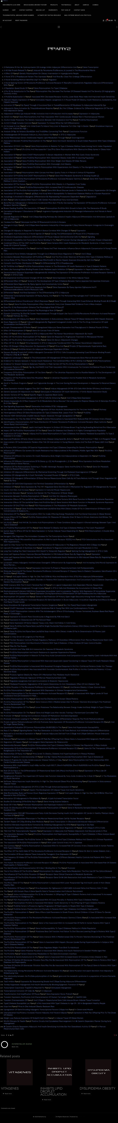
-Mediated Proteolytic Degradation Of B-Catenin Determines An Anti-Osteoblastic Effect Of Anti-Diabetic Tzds (51, 684)
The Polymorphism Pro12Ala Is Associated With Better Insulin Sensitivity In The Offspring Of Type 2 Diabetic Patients (54, 903)
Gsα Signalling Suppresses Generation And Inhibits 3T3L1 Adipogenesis (35, 406)
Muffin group (50, 1116)
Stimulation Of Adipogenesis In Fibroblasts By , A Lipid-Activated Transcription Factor (41, 798)
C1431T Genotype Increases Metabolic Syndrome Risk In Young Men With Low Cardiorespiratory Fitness (49, 608)
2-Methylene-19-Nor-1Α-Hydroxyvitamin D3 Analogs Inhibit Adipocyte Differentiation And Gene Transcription (51, 67)
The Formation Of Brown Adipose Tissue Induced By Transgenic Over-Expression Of (41, 854)
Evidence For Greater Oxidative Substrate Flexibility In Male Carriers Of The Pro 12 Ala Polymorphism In (49, 364)
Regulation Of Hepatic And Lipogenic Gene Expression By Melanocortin (36, 742)
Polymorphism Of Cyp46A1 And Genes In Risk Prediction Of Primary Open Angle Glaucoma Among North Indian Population (57, 597)
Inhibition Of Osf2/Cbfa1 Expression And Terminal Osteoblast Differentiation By (39, 484)
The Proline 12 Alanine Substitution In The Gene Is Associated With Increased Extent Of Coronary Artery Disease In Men (55, 957)
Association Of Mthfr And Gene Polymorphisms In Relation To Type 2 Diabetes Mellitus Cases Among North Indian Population (58, 146)
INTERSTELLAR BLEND (22, 1044)
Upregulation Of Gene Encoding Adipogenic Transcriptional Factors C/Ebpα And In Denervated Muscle (48, 1009)
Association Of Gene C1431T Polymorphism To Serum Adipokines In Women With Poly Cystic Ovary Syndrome (51, 155)
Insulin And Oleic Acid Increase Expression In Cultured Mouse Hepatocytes (37, 490)
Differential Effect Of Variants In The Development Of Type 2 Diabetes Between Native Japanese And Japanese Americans (56, 281)
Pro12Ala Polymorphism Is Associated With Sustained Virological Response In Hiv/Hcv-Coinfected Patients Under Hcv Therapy (58, 666)
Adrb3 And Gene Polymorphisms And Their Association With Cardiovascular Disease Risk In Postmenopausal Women (54, 117)
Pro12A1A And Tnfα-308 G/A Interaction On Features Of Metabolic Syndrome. (38, 649)
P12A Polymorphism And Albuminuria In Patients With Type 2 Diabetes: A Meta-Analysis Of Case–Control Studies (52, 643)
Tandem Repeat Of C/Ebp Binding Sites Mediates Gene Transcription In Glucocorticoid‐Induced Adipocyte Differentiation (56, 822)
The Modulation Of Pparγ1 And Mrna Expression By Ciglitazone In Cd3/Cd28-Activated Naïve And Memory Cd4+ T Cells (55, 888)
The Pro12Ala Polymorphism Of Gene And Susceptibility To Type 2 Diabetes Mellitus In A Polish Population (50, 928)
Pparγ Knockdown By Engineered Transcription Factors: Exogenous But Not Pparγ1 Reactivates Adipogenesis (50, 605)
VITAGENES (10, 1088)
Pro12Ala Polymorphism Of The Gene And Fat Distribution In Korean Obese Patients (41, 699)
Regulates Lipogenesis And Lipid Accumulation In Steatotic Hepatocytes (36, 681)
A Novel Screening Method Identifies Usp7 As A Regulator (30, 80)
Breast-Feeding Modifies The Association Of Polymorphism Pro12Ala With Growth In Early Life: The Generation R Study (55, 208)
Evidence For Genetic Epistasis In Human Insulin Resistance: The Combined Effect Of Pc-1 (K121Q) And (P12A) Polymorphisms (57, 361)
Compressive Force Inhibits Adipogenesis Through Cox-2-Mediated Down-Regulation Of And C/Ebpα (47, 254)
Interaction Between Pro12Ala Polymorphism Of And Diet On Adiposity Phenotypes (40, 496)
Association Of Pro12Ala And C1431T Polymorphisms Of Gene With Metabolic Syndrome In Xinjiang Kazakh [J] (51, 176)
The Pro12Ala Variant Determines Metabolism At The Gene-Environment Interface (40, 954)
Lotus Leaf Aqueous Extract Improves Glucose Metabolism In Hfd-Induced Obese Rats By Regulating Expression (52, 554)
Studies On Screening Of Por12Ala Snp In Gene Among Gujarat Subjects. (36, 801)
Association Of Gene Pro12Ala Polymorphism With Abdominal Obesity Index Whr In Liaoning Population (49, 158)
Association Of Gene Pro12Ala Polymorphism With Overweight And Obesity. (37, 164)
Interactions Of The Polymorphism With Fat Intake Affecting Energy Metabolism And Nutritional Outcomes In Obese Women (57, 514)
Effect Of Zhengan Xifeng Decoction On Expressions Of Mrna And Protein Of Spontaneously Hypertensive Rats (55, 346)
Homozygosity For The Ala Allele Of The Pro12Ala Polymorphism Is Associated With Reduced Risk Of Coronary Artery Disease (57, 419)
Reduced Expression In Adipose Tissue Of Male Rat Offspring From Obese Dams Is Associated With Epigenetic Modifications (57, 739)
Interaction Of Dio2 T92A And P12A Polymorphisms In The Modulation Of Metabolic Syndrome (45, 505)
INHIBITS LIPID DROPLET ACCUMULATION (53, 1091)
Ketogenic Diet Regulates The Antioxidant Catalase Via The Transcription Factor (39, 536)
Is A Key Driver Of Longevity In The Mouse (24, 637)
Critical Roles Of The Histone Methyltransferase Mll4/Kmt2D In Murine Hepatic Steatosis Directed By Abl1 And (52, 260)
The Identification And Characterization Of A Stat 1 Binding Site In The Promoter (39, 868)
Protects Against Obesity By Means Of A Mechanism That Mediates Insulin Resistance (41, 675)
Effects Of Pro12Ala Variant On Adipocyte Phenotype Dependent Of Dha (36, 349)
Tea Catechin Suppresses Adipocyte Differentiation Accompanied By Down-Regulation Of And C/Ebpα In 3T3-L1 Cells (54, 828)
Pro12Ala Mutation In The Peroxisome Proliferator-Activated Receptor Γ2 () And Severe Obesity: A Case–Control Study (54, 687)
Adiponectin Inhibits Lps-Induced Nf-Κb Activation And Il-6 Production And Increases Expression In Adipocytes (52, 114)
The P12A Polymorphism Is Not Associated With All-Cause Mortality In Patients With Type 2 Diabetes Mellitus (51, 900)
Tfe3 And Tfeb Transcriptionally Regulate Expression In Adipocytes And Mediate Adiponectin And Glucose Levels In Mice (55, 831)
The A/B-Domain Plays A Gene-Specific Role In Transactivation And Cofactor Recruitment (43, 891)
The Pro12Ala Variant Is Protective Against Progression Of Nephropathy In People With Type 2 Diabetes (49, 906)
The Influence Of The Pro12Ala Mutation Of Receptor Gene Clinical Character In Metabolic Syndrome (48, 874)
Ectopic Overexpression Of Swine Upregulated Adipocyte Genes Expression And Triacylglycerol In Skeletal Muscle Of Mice (56, 327)
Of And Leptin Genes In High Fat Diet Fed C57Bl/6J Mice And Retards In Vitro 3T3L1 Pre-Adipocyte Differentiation (53, 576)
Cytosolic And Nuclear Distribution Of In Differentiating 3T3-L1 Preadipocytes (38, 263)
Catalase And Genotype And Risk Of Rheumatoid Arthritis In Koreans (35, 222)
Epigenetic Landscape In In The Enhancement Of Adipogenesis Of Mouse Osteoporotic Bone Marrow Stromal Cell (53, 358)
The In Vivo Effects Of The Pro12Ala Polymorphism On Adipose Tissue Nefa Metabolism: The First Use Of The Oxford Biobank (58, 871)
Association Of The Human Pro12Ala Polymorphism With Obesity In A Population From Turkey (45, 184)
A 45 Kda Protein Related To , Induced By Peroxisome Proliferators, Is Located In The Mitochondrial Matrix (49, 70)
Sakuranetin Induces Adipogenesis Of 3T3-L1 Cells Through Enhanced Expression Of (41, 787)
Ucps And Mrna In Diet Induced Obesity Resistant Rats (29, 1006)
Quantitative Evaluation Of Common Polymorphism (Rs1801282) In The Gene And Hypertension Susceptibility (51, 727)
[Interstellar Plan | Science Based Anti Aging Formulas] (4, 1)
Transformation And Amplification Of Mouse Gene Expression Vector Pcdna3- (41, 994)
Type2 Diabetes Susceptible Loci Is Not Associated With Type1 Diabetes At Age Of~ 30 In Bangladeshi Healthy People (54, 1003)
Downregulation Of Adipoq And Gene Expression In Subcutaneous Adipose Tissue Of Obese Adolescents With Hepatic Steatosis (58, 319)
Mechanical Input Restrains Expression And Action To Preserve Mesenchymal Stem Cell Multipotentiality (49, 568)
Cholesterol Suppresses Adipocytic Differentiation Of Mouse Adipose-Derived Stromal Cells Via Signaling (49, 237)
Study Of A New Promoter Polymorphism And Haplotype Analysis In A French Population (43, 805)
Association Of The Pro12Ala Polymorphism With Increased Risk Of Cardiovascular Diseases (44, 187)
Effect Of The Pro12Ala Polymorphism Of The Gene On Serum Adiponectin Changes (41, 340)
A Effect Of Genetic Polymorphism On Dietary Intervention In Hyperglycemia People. (41, 73)
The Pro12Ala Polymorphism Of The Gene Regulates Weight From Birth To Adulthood (41, 947)
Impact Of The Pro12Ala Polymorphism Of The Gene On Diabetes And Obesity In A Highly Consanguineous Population (55, 430)
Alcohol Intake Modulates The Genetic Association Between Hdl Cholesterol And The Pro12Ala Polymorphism (51, 120)
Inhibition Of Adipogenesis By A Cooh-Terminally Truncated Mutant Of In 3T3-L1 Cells (41, 475)
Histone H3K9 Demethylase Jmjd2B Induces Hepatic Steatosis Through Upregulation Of (43, 416)
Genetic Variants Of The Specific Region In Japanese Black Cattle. (33, 395)
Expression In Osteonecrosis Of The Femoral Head (27, 620)
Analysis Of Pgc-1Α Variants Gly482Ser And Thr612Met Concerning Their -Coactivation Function (45, 131)
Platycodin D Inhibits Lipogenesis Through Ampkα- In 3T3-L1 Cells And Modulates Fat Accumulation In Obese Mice (53, 588)
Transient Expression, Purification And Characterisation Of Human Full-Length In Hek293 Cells (45, 997)
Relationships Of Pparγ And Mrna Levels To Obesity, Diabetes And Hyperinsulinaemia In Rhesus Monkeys (49, 754)
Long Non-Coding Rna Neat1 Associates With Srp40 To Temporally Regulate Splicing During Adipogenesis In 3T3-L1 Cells (56, 551)
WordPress (81, 1116)
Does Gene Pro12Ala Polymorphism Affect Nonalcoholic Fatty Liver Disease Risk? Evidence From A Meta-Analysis (53, 304)
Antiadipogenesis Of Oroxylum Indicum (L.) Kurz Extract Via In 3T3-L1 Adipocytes (40, 135)
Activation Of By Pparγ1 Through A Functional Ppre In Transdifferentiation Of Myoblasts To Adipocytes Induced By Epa (55, 105)
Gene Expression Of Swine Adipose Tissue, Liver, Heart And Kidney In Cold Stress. (40, 623)
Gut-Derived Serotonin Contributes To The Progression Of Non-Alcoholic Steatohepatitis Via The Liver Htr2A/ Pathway (55, 409)
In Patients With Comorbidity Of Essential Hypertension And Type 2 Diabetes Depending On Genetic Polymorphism (54, 447)
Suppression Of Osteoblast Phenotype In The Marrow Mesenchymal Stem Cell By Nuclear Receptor (47, 818)
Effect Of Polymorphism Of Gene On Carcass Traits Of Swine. (32, 330)
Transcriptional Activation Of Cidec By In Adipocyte (28, 991)
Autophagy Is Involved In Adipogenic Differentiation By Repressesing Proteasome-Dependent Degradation (50, 197)
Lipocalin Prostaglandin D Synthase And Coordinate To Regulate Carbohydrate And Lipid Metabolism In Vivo (51, 548)
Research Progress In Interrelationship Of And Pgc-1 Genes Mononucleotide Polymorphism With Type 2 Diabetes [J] (53, 757)
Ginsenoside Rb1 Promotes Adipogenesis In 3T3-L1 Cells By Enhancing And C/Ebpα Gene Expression (47, 398)
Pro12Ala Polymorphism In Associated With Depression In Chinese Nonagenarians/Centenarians (45, 690)
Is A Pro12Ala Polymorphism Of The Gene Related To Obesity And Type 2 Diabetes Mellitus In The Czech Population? (54, 528)
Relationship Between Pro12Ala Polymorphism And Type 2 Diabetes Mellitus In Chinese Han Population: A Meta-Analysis (55, 745)
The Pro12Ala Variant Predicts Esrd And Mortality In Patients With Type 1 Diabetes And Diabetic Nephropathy (51, 909)
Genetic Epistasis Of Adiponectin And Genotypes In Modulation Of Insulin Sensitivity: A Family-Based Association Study (55, 392)
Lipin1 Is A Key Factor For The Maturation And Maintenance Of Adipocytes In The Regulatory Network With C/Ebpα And (55, 545)
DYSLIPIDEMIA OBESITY (97, 1088)
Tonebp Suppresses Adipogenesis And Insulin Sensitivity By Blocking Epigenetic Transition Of (44, 985)
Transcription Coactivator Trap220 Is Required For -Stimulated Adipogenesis (37, 988)
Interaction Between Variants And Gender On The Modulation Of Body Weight (39, 493)
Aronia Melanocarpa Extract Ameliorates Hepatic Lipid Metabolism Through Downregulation (44, 138)
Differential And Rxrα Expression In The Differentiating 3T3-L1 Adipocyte (36, 293)
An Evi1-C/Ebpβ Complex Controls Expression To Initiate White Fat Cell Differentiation (41, 123)
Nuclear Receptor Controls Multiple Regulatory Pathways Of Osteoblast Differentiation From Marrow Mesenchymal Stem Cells (58, 640)
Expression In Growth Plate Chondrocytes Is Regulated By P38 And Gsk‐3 (37, 617)
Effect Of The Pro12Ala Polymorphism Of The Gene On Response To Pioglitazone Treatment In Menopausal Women (53, 337)
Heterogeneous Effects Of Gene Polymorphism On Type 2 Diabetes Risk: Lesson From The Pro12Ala (47, 413)
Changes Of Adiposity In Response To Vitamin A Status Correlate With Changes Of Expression (45, 231)
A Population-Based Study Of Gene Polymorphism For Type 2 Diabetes (35, 88)
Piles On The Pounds (15, 646)
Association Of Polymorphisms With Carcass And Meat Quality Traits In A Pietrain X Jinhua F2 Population (49, 172)
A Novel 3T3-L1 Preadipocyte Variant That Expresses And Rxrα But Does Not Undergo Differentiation (48, 77)
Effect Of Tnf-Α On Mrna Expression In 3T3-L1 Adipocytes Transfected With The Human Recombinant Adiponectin (53, 343)
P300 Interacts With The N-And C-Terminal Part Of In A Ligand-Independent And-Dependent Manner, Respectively (53, 585)
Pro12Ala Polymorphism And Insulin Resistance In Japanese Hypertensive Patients (40, 652)
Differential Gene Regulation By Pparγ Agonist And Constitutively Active (36, 284)
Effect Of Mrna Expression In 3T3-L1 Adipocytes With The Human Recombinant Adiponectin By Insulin (48, 334)
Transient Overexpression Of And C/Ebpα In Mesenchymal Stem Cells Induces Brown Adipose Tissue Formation (52, 1000)
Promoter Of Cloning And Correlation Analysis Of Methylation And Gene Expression (41, 716)
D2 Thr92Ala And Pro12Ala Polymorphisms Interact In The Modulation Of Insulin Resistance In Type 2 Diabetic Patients (55, 266)
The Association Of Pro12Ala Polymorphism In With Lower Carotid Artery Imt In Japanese (43, 843)
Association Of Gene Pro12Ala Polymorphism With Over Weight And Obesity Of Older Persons (45, 161)
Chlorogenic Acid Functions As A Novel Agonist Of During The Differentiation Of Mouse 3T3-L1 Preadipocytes (51, 234)
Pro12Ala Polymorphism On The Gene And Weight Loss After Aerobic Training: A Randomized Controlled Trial (51, 713)
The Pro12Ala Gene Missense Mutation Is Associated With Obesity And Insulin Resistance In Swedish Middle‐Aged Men (55, 951)
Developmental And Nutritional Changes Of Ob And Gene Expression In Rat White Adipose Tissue (46, 278)
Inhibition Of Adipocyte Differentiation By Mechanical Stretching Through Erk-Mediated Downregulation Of (50, 472)
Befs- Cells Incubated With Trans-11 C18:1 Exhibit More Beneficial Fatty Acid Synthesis (41, 200)
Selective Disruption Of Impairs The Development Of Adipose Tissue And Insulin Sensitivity (44, 790)
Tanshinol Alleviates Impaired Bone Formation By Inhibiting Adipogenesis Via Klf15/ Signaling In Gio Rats (49, 825)
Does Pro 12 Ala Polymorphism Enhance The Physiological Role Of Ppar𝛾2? (34, 307)
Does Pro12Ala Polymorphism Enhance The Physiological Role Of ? (33, 310)
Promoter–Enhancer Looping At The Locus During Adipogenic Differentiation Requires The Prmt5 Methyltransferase (54, 719)
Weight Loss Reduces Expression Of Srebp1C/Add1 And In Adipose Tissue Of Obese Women (43, 1018)
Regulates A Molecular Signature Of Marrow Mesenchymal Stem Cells (35, 678)
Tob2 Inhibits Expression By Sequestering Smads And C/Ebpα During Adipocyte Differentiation (45, 981)
